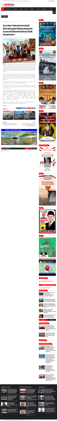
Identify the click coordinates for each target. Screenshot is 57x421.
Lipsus (50, 9)
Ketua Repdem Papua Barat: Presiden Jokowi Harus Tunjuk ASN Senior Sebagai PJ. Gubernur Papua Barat (50, 410)
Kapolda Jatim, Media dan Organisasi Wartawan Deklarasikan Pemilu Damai (13, 410)
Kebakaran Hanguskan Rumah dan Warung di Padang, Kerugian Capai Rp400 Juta (49, 316)
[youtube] (51, 1)
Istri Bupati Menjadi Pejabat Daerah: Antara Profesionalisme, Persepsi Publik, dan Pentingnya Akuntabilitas (46, 295)
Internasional (8, 9)
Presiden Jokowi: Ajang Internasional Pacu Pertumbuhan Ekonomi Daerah (30, 412)
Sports (26, 9)
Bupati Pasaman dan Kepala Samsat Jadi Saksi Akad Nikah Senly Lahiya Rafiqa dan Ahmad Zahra (50, 305)
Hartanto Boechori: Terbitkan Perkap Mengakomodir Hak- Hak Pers (12, 404)
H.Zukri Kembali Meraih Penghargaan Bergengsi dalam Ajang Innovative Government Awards (12, 391)
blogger (26, 148)
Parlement (32, 9)
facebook (35, 148)
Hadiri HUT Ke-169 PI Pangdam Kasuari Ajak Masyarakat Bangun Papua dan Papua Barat (50, 391)
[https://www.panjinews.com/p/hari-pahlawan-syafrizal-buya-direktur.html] (47, 256)
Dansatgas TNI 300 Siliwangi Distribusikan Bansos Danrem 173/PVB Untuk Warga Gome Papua (50, 397)
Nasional (15, 9)
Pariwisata (44, 9)
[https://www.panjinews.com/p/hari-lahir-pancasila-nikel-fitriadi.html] (47, 205)
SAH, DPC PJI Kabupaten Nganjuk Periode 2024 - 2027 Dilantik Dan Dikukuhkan (12, 397)
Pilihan (37, 9)
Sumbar (10, 21)
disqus (30, 148)
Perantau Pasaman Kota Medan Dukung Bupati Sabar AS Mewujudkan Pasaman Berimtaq (31, 391)
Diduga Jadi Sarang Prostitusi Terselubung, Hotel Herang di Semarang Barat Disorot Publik (50, 300)
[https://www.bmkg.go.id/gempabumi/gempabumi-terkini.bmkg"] (39, 283)
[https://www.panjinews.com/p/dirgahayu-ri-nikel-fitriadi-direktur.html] (47, 170)
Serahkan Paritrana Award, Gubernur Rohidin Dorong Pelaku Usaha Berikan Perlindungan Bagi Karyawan (50, 327)
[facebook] (48, 1)
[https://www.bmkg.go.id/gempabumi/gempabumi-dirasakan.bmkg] (49, 287)
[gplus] (54, 1)
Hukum (20, 9)
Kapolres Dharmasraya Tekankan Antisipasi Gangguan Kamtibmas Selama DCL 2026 (50, 311)
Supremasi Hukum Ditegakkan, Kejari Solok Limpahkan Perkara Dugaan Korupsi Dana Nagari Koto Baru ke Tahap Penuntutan (8, 115)
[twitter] (49, 1)
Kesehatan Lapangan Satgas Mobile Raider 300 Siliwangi (50, 403)
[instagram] (52, 1)
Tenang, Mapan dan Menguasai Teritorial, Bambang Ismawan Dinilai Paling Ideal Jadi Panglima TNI (31, 405)
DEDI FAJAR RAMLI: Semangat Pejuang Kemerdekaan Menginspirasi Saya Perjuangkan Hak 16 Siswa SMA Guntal (30, 115)
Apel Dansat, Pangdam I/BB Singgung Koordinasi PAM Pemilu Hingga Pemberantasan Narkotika (31, 397)
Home (4, 21)
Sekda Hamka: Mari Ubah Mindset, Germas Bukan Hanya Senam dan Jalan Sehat (50, 335)
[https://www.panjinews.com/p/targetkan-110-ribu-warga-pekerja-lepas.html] (47, 233)
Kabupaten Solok (6, 110)
